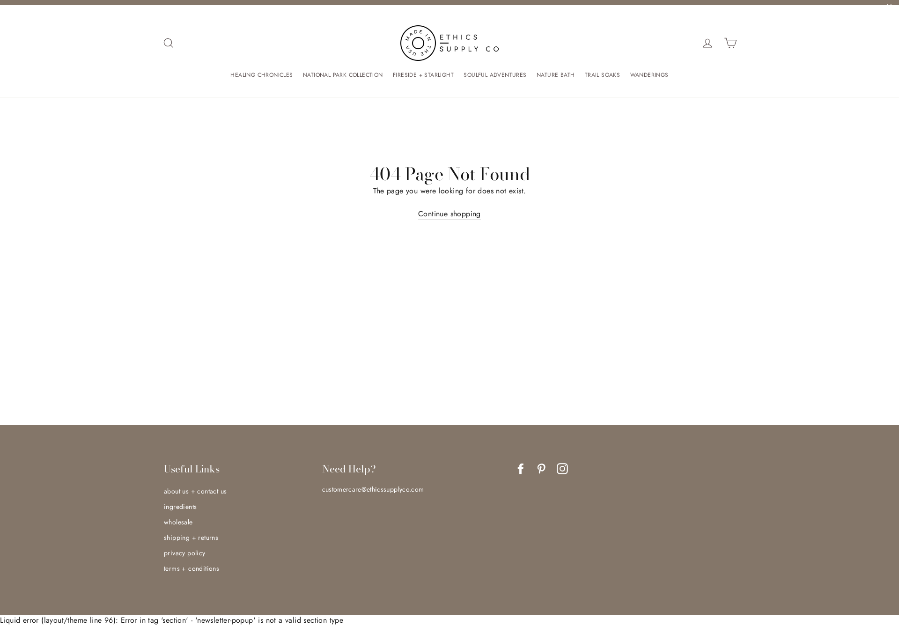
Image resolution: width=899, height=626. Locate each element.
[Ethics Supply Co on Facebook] (520, 468)
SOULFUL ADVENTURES (495, 75)
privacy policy (185, 553)
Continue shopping (449, 213)
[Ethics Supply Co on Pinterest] (541, 468)
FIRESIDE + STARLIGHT (423, 75)
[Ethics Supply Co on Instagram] (562, 468)
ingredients (180, 506)
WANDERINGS (649, 75)
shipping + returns (191, 537)
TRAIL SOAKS (602, 75)
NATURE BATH (556, 75)
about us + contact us (195, 491)
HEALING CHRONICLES (261, 75)
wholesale (178, 522)
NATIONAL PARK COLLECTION (343, 75)
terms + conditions (191, 568)
